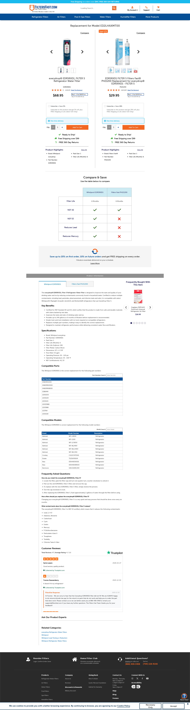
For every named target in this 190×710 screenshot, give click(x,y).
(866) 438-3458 (132, 664)
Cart (158, 10)
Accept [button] (173, 706)
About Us (68, 679)
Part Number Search (99, 375)
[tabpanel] (138, 304)
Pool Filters (45, 691)
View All (84, 150)
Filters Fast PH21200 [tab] (80, 284)
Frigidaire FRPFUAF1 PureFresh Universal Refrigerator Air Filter (138, 309)
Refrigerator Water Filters (49, 679)
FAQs (114, 691)
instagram (132, 678)
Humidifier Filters (47, 699)
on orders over (84, 2)
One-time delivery (56, 121)
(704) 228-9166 (150, 664)
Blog (114, 694)
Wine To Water (93, 679)
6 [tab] (145, 323)
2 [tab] (134, 323)
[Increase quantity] (62, 127)
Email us (128, 661)
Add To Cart (77, 127)
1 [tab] (131, 323)
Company (69, 675)
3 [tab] (137, 323)
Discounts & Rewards (73, 687)
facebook (142, 678)
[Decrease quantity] (53, 127)
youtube (147, 678)
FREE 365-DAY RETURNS (109, 2)
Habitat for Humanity (95, 687)
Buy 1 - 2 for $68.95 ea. (79, 94)
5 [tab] (142, 323)
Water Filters (45, 687)
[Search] (114, 8)
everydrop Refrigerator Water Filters (54, 632)
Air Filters (44, 683)
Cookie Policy (123, 706)
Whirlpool (45, 635)
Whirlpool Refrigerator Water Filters (54, 641)
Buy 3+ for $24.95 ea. (134, 96)
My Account (131, 10)
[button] (188, 703)
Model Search (101, 429)
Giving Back (93, 675)
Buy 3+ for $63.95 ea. (78, 96)
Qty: (48, 127)
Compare (84, 33)
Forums (116, 698)
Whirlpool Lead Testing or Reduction (54, 638)
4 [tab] (139, 323)
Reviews (68, 683)
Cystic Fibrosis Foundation (97, 683)
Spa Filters (44, 695)
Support (146, 10)
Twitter (137, 678)
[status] (57, 127)
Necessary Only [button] (150, 706)
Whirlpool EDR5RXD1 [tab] (52, 284)
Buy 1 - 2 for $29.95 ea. (135, 94)
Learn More (95, 263)
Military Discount (70, 691)
